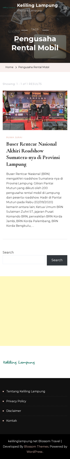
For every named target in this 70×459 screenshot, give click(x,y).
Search (8, 252)
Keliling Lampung (37, 5)
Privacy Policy (16, 401)
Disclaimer (13, 411)
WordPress (34, 451)
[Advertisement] (35, 311)
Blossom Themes (36, 446)
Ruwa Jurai (14, 137)
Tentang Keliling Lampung (25, 391)
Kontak (11, 420)
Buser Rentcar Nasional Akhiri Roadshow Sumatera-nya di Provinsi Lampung (33, 154)
